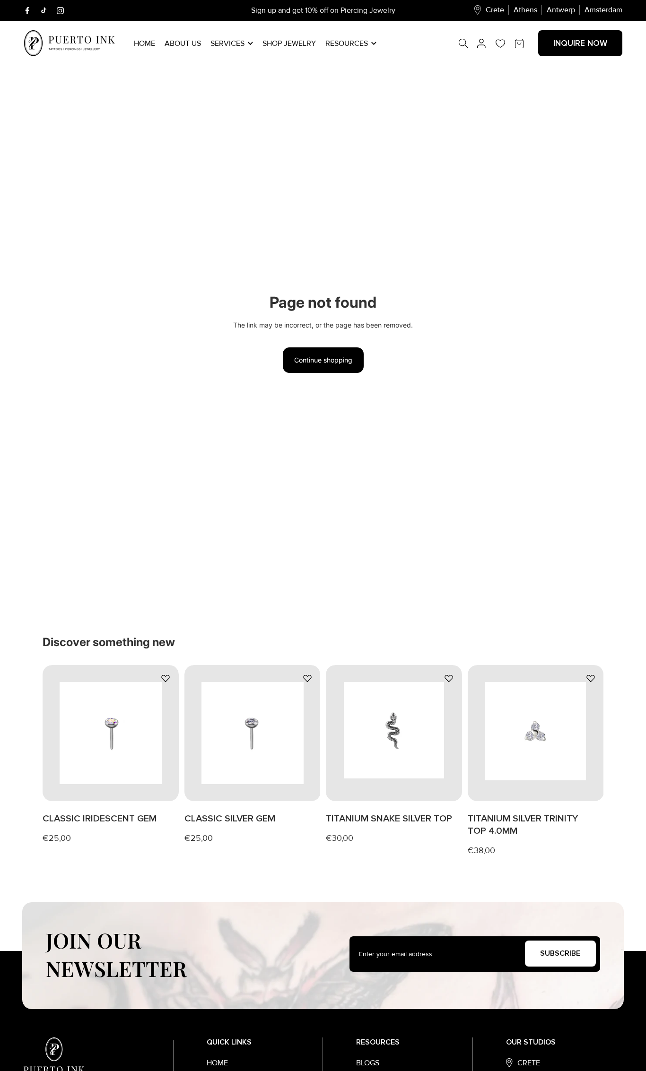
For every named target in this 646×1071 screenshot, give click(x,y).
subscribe (560, 953)
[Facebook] (27, 10)
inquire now (580, 43)
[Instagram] (60, 10)
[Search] (468, 43)
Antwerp (561, 10)
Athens (525, 10)
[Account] (481, 43)
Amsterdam (603, 10)
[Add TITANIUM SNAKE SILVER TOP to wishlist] (448, 678)
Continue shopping (323, 360)
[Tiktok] (43, 10)
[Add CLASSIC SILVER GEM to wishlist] (306, 678)
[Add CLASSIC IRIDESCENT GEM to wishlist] (165, 678)
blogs (367, 1063)
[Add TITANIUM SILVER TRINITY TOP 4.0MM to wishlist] (590, 678)
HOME (217, 1063)
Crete (495, 10)
